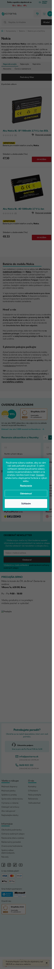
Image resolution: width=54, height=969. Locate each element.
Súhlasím (26, 503)
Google (40, 474)
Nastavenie (26, 485)
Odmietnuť (26, 493)
